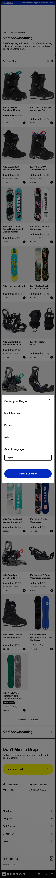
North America (12, 413)
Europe (8, 425)
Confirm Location (28, 474)
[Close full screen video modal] (49, 399)
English (10, 458)
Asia (6, 437)
